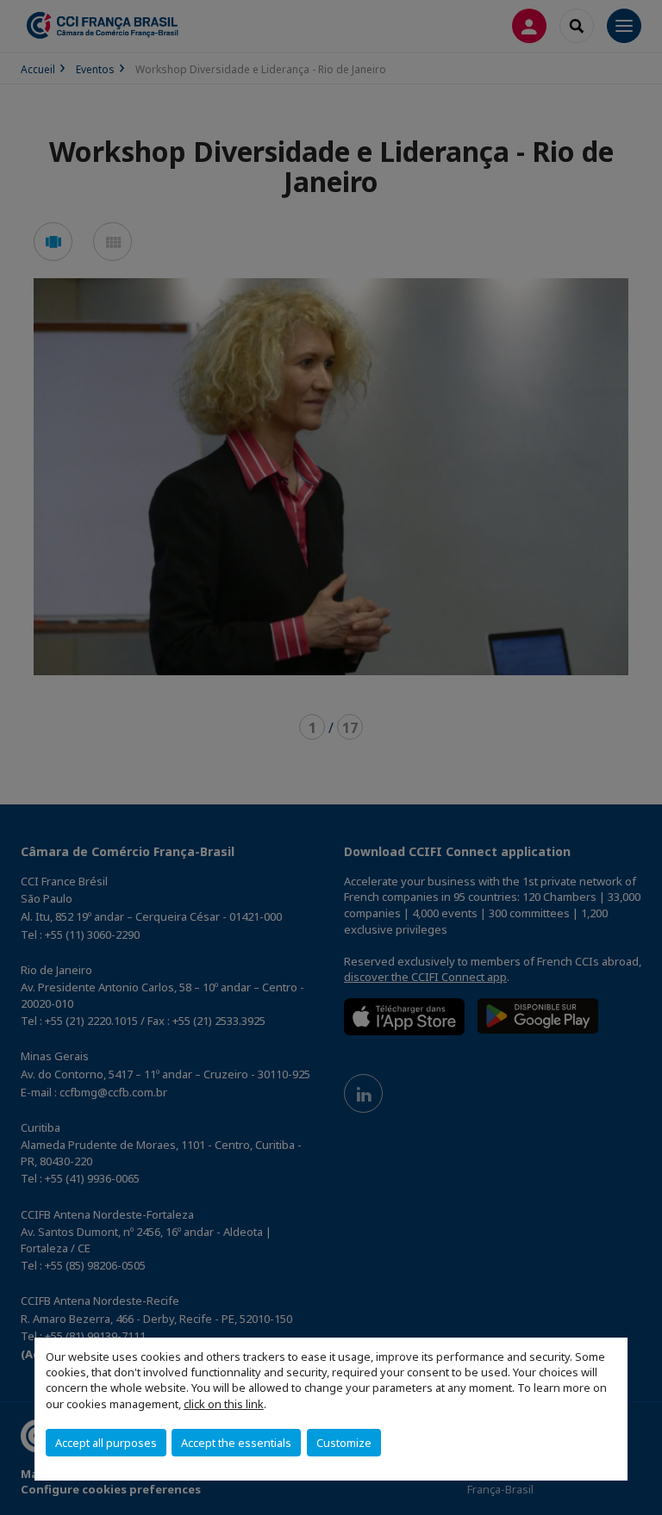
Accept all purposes (106, 1442)
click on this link (224, 1404)
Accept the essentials (236, 1442)
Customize (344, 1442)
